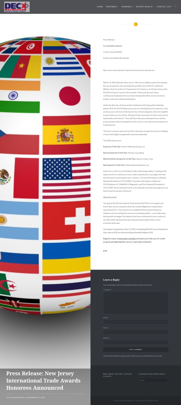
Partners (111, 7)
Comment (107, 290)
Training (126, 7)
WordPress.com (152, 400)
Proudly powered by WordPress (123, 400)
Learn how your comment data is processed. (146, 356)
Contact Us (163, 7)
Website (106, 338)
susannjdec (18, 397)
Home (100, 7)
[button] (176, 6)
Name (106, 318)
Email (106, 328)
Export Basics (144, 7)
